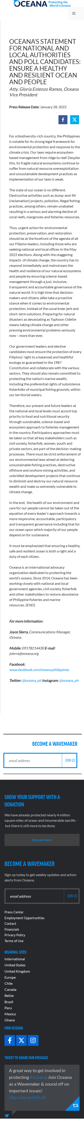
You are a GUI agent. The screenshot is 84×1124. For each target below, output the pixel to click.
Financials (11, 929)
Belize (9, 995)
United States (15, 965)
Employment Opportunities (24, 918)
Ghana (9, 1020)
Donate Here (42, 840)
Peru (8, 1008)
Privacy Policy (14, 935)
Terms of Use (14, 941)
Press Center (14, 912)
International (14, 959)
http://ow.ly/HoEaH (27, 1097)
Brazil (8, 1002)
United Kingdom (17, 971)
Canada (10, 989)
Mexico (10, 1014)
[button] (62, 119)
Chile (8, 983)
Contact (10, 923)
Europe (10, 977)
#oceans (38, 1077)
